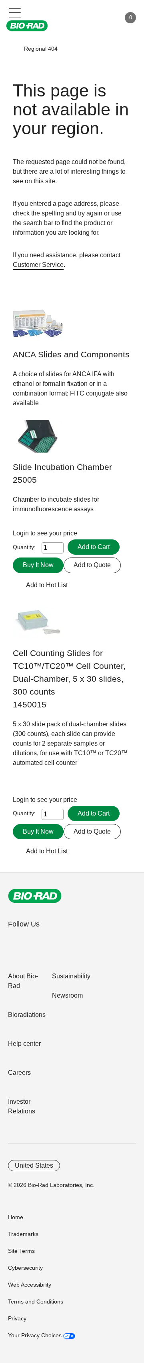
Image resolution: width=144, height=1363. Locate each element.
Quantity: (24, 547)
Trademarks (23, 1234)
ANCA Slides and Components (71, 354)
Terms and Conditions (35, 1301)
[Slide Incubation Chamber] (38, 440)
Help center (24, 1043)
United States (34, 1165)
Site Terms (21, 1251)
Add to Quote (92, 565)
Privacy (17, 1318)
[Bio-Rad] (35, 896)
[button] (12, 48)
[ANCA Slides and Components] (38, 327)
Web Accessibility (29, 1284)
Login (21, 533)
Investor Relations (21, 1106)
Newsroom (67, 995)
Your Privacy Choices (35, 1335)
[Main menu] (15, 12)
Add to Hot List (47, 585)
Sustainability (71, 976)
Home (15, 1217)
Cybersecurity (25, 1268)
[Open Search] (86, 18)
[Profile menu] (103, 18)
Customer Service (38, 264)
